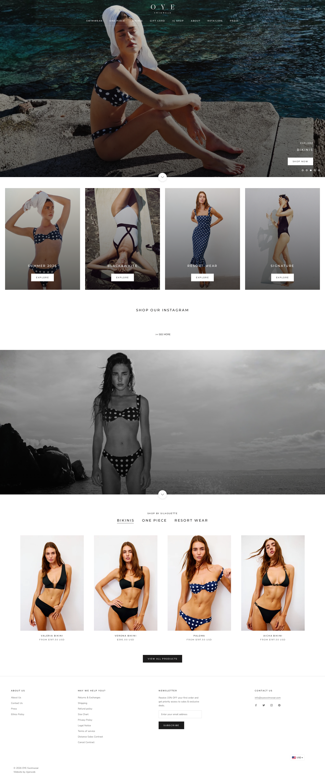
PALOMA (199, 635)
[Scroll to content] (162, 177)
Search (294, 9)
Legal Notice (84, 725)
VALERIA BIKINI (52, 635)
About (195, 20)
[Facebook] (256, 705)
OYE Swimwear (30, 768)
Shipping (82, 703)
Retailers (215, 20)
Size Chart (83, 714)
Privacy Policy (85, 720)
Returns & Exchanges (89, 697)
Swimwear (94, 20)
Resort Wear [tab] (191, 520)
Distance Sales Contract (90, 736)
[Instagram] (271, 705)
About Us (16, 697)
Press (234, 20)
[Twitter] (264, 705)
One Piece (117, 20)
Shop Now (300, 161)
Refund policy (85, 708)
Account (279, 9)
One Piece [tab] (154, 520)
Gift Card (157, 20)
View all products (162, 658)
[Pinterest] (279, 705)
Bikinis (137, 20)
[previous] (10, 584)
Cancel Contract (86, 742)
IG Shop (178, 20)
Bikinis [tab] (125, 520)
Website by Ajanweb (24, 772)
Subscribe (171, 725)
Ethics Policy (17, 714)
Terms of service (86, 731)
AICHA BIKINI (273, 635)
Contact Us (17, 703)
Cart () (310, 9)
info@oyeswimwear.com (268, 697)
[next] (314, 584)
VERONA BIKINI (126, 635)
